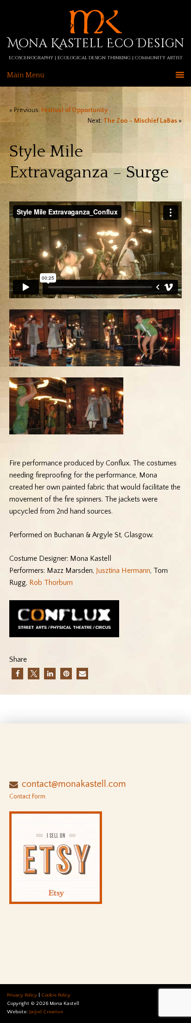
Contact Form (27, 796)
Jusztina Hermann (123, 570)
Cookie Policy (55, 995)
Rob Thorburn (51, 582)
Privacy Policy (22, 995)
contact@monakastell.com (74, 784)
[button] (17, 673)
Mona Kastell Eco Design (95, 44)
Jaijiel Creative (46, 1012)
